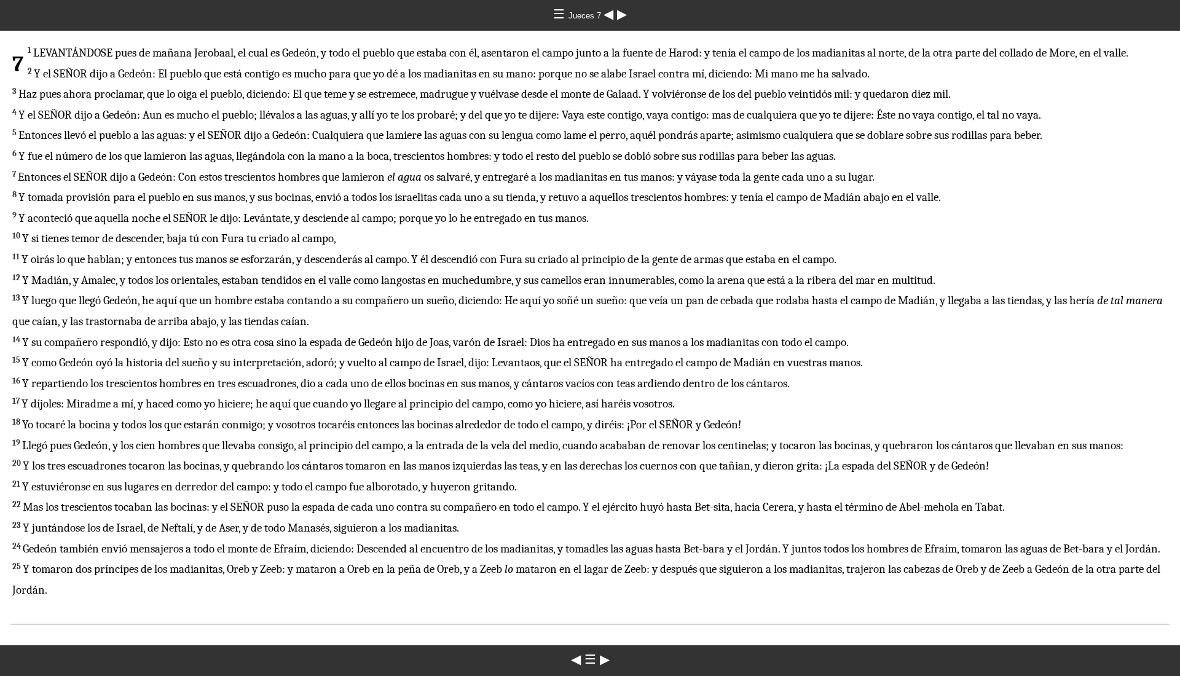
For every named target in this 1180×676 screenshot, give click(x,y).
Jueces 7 (586, 15)
